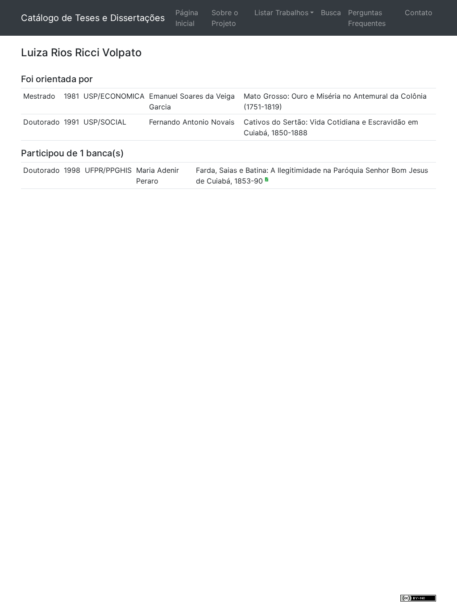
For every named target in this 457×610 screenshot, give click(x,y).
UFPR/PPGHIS (108, 170)
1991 (71, 121)
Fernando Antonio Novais (191, 121)
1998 (72, 170)
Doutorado (41, 121)
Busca (331, 12)
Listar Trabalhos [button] (281, 12)
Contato (418, 12)
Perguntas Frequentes (367, 18)
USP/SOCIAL (104, 121)
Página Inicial (186, 18)
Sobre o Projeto (225, 18)
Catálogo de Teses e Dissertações (93, 18)
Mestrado (39, 96)
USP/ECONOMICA (114, 96)
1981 (71, 96)
